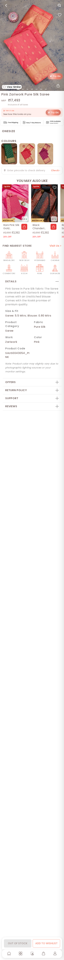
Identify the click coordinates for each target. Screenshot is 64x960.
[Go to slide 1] (18, 89)
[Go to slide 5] (36, 89)
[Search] (59, 5)
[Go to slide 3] (27, 89)
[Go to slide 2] (22, 89)
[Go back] (6, 5)
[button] (24, 227)
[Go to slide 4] (32, 89)
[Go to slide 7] (45, 89)
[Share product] (58, 85)
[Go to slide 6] (41, 89)
